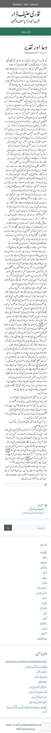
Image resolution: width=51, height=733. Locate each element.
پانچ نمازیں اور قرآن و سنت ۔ (36, 666)
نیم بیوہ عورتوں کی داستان (38, 701)
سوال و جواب (41, 592)
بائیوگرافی (44, 566)
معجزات (41, 504)
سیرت (44, 597)
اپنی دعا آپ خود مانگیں (36, 508)
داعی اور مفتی (42, 671)
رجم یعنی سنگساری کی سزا (38, 686)
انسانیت (44, 561)
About (25, 3)
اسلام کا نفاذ (43, 681)
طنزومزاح (44, 607)
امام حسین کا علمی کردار (39, 696)
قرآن (45, 612)
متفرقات (43, 622)
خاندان (44, 582)
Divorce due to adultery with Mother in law (26, 660)
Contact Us (34, 3)
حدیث (44, 577)
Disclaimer (17, 3)
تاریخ (45, 572)
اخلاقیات (43, 551)
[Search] (8, 528)
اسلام (45, 556)
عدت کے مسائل (41, 676)
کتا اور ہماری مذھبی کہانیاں (37, 691)
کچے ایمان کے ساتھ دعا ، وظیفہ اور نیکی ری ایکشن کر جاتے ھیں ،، (27, 708)
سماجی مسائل (42, 587)
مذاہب (44, 627)
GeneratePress (28, 728)
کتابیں (45, 617)
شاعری (44, 602)
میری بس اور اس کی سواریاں (33, 512)
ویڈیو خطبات (42, 637)
